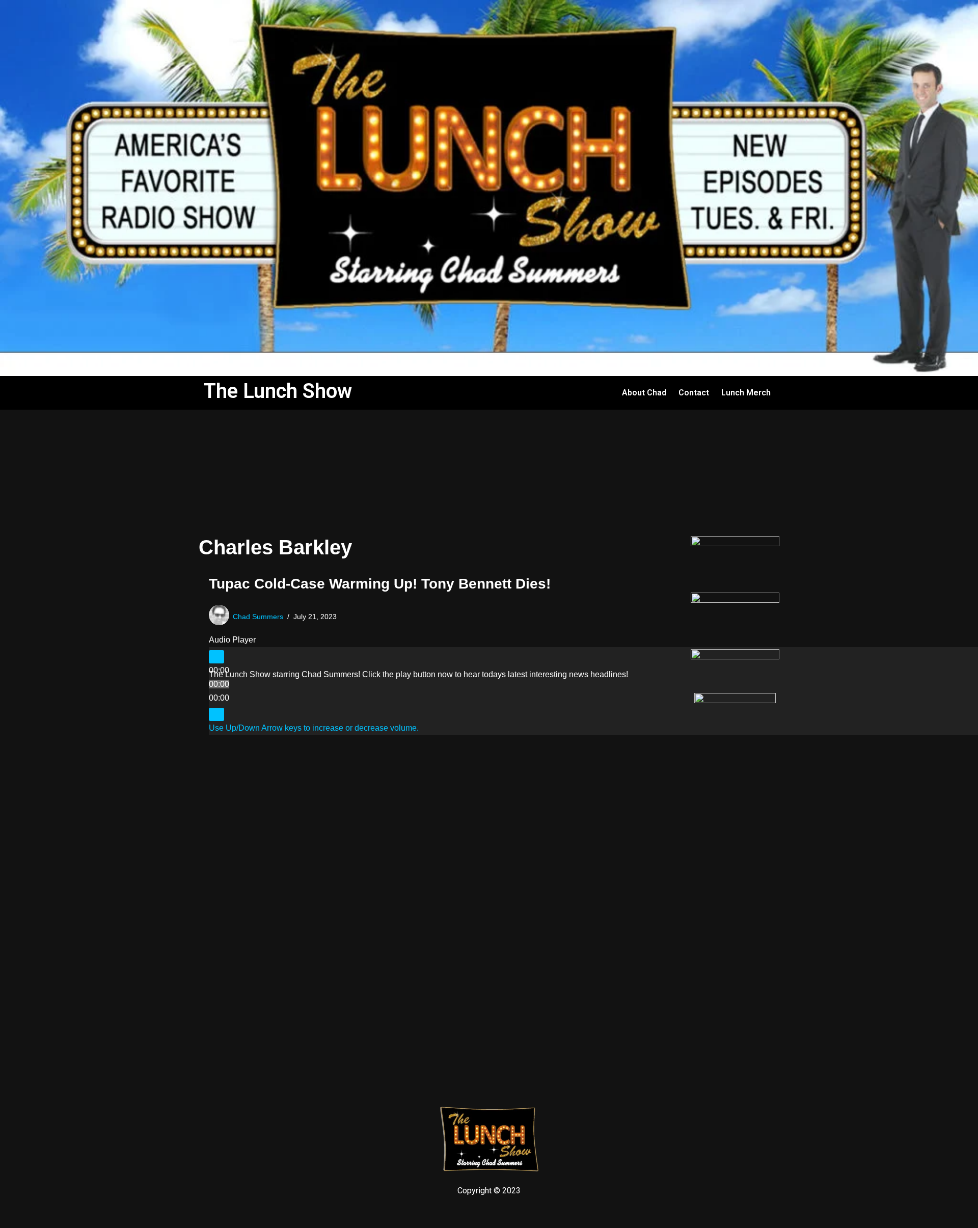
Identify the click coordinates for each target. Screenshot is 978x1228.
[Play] (216, 656)
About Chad (644, 392)
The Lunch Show (278, 391)
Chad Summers (258, 616)
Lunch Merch (746, 392)
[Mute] (216, 714)
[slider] (314, 728)
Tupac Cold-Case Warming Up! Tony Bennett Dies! (380, 584)
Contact (693, 392)
